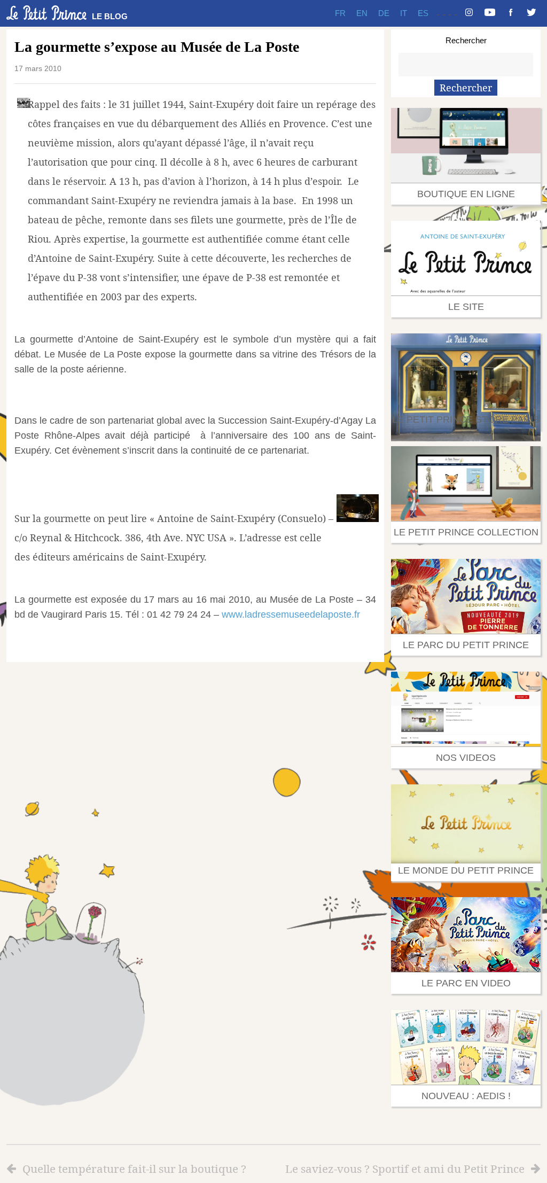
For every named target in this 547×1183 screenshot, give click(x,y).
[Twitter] (531, 13)
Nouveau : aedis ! (466, 1096)
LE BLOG (110, 16)
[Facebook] (511, 13)
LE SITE (466, 306)
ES (423, 13)
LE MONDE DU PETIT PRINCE (466, 870)
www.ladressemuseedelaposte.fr (291, 614)
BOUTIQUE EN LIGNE (466, 194)
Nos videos (466, 757)
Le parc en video (466, 983)
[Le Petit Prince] (46, 12)
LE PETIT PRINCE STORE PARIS (466, 419)
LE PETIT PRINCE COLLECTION (466, 532)
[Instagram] (469, 13)
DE (383, 13)
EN (362, 13)
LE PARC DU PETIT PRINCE (466, 645)
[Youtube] (490, 13)
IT (403, 13)
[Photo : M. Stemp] (357, 518)
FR (340, 13)
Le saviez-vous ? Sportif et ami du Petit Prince (405, 1168)
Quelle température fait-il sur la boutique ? (134, 1168)
